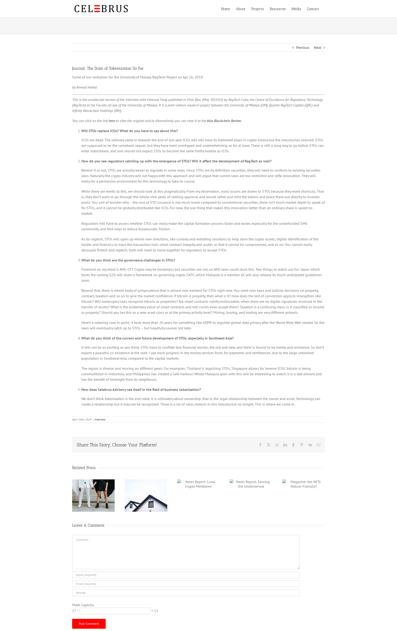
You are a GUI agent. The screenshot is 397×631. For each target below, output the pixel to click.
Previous (302, 47)
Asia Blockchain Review (224, 120)
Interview (100, 419)
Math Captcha (83, 605)
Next (317, 47)
